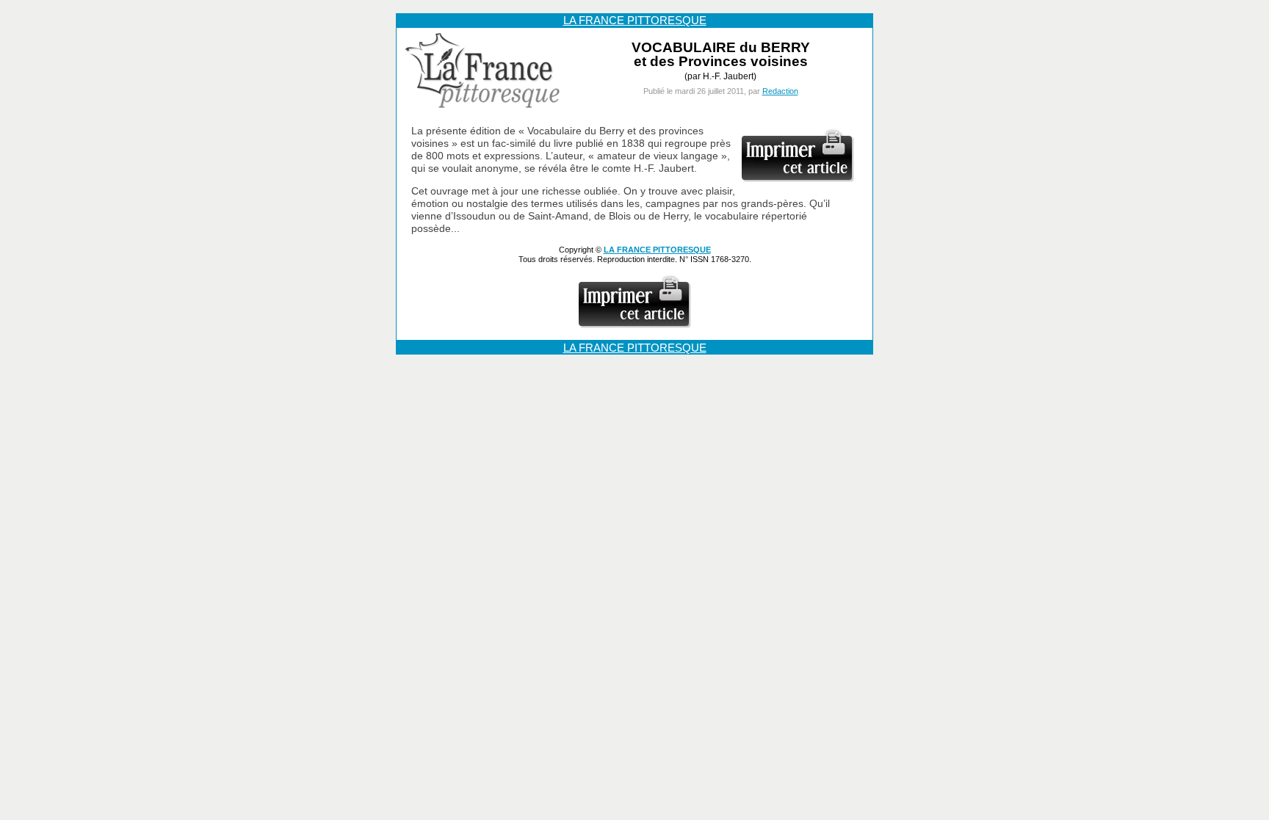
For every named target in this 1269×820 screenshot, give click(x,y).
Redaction (780, 91)
